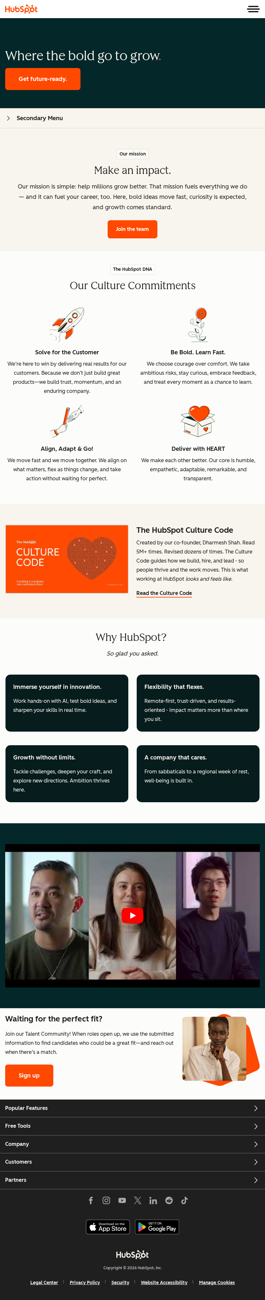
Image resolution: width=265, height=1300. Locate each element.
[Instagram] (106, 1201)
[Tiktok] (184, 1201)
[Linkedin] (153, 1201)
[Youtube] (121, 1201)
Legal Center (44, 1282)
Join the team (132, 229)
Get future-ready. (43, 79)
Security (120, 1282)
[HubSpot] (21, 9)
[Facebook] (90, 1201)
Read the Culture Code (164, 593)
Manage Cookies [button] (217, 1282)
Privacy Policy (85, 1282)
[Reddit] (169, 1201)
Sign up (29, 1075)
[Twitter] (137, 1201)
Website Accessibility (164, 1282)
